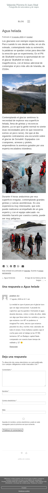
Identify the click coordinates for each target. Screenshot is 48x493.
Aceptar (24, 487)
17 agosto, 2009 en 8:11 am (20, 299)
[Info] (21, 453)
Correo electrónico (9, 400)
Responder (14, 346)
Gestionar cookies (24, 491)
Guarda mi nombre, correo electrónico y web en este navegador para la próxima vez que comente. (21, 423)
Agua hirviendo (8, 278)
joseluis (13, 296)
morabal (30, 37)
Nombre (5, 391)
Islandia (27, 271)
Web (3, 410)
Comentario (7, 369)
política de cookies (24, 459)
